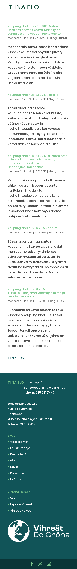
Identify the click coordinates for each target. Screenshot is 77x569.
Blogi (53, 38)
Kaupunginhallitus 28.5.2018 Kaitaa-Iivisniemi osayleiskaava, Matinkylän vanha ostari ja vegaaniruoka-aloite (34, 30)
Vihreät (15, 498)
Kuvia (14, 467)
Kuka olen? (18, 454)
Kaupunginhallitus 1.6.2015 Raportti (33, 228)
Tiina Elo (27, 38)
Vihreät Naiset (20, 511)
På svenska (18, 473)
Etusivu (62, 38)
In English (16, 479)
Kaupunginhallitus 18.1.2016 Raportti (33, 95)
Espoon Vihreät (21, 504)
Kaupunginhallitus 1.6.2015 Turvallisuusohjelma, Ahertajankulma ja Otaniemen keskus (36, 293)
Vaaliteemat (19, 442)
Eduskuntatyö (20, 448)
